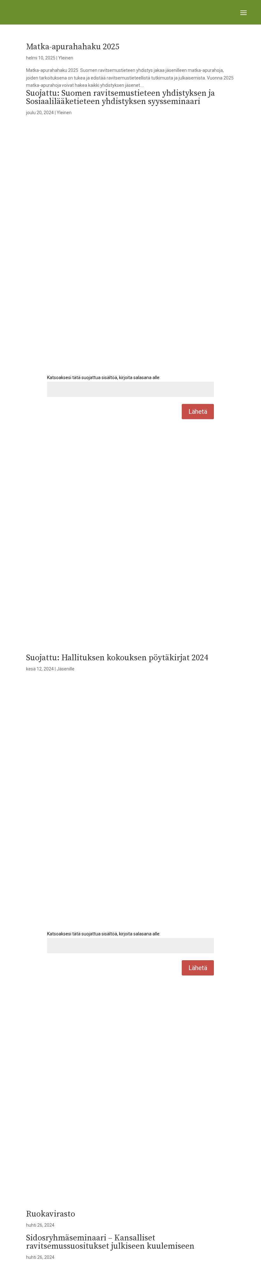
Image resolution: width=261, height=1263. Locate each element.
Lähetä (197, 411)
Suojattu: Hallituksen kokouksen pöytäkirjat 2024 (117, 658)
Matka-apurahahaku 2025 (72, 47)
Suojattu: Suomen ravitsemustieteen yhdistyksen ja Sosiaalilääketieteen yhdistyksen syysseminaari (120, 97)
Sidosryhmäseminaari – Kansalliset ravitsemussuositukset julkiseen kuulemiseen (110, 1242)
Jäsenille (65, 668)
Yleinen (65, 57)
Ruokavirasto (50, 1214)
